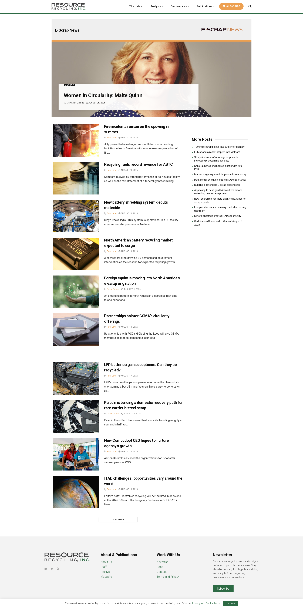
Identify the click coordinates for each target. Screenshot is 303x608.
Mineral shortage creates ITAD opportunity (217, 215)
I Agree (231, 603)
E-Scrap (69, 85)
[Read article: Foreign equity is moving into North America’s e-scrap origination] (76, 292)
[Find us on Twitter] (58, 569)
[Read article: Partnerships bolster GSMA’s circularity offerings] (76, 329)
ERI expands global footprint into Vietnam (217, 152)
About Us (106, 562)
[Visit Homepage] (69, 6)
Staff (104, 567)
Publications (204, 6)
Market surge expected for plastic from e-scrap (220, 174)
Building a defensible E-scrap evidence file (217, 184)
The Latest (136, 6)
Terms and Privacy (168, 576)
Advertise (162, 562)
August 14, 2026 (132, 413)
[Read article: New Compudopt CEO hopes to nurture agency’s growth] (76, 454)
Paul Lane (111, 137)
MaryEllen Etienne (75, 103)
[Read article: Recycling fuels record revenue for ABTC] (76, 178)
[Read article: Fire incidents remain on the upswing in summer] (76, 140)
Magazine (107, 576)
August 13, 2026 (129, 489)
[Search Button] (249, 6)
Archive (105, 571)
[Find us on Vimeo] (51, 569)
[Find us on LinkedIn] (46, 569)
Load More (118, 520)
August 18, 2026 (129, 327)
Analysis (155, 6)
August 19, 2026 (129, 251)
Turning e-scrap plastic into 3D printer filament (219, 146)
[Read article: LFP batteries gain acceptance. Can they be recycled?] (76, 378)
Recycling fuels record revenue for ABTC (138, 164)
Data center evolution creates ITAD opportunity (220, 179)
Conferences (179, 6)
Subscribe (233, 6)
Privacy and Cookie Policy (206, 603)
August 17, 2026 (129, 376)
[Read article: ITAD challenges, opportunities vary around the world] (76, 492)
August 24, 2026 (129, 137)
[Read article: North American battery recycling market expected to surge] (76, 254)
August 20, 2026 (129, 170)
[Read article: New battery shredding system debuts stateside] (76, 216)
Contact (162, 571)
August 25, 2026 (96, 103)
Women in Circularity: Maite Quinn (103, 95)
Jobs (160, 567)
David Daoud (113, 289)
